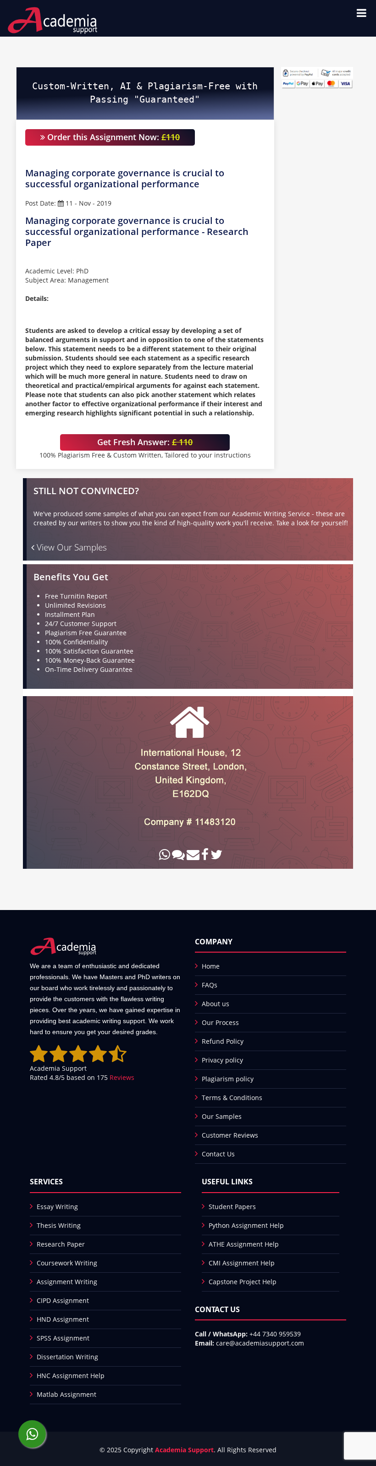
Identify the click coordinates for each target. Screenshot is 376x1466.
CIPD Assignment (63, 1300)
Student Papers (232, 1206)
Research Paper (61, 1244)
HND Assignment (63, 1319)
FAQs (209, 985)
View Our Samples (70, 547)
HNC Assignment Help (71, 1375)
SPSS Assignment (63, 1338)
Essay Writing (57, 1206)
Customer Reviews (230, 1135)
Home (211, 966)
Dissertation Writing (67, 1356)
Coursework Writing (67, 1263)
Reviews (122, 1077)
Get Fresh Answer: (145, 441)
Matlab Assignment (66, 1394)
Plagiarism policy (228, 1078)
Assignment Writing (67, 1281)
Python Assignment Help (246, 1225)
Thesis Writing (59, 1225)
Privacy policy (222, 1060)
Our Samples (222, 1116)
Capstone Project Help (242, 1281)
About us (215, 1003)
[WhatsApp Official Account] (32, 1434)
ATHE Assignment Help (244, 1244)
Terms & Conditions (232, 1097)
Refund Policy (222, 1041)
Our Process (220, 1022)
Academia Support (184, 1449)
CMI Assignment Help (242, 1263)
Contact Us (218, 1154)
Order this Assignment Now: (112, 136)
